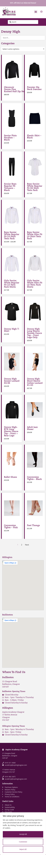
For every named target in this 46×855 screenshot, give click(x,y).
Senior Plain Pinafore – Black (10, 138)
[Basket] (41, 11)
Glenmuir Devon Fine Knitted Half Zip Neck (15, 89)
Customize (23, 842)
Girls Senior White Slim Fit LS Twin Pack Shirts (34, 284)
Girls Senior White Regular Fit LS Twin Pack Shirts (11, 284)
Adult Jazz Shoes (32, 428)
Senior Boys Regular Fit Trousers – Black (10, 187)
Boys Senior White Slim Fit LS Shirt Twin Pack (34, 235)
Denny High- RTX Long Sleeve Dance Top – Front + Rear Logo (11, 431)
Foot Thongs (33, 526)
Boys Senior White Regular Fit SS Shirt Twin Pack (34, 187)
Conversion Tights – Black (34, 478)
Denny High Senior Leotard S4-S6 (11, 381)
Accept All (23, 834)
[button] (36, 12)
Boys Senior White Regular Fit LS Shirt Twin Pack (11, 235)
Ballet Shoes (10, 477)
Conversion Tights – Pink (11, 527)
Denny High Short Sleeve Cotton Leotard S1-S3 (35, 382)
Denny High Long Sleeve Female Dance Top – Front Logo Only (34, 333)
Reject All (23, 849)
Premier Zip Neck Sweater (34, 88)
